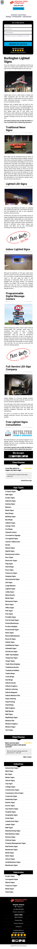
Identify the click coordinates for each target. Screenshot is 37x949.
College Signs (10, 787)
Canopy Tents (10, 526)
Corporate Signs (11, 796)
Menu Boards (10, 595)
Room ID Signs (10, 639)
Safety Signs (9, 642)
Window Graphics (11, 724)
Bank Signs (9, 771)
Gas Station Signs (11, 809)
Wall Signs (9, 714)
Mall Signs (9, 827)
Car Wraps (9, 529)
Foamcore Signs (11, 573)
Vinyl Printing (10, 702)
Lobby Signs (9, 592)
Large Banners (10, 586)
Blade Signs (9, 510)
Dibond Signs (10, 548)
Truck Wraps (9, 677)
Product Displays (11, 626)
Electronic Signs (11, 560)
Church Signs (10, 780)
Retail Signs (9, 853)
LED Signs (8, 582)
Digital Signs (9, 551)
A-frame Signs (10, 491)
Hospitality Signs (11, 815)
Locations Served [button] (18, 930)
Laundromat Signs (11, 821)
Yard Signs (9, 730)
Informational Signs (12, 579)
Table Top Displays (11, 655)
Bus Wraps (9, 520)
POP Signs (9, 611)
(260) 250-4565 (18, 5)
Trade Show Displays (12, 664)
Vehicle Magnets (11, 692)
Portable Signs (10, 617)
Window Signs (10, 727)
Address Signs (10, 501)
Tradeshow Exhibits (12, 670)
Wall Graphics (10, 708)
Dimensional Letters (12, 554)
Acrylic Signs (10, 498)
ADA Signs (9, 494)
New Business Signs (12, 834)
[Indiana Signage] (18, 900)
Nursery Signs (10, 837)
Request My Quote (17, 44)
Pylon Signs (9, 633)
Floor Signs (9, 570)
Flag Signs (9, 564)
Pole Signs (9, 614)
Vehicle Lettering (11, 689)
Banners (8, 507)
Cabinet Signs (10, 523)
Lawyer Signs (10, 824)
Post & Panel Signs (12, 620)
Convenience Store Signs (14, 793)
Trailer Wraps (10, 673)
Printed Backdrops (12, 623)
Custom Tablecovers (12, 542)
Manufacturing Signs (12, 831)
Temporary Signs (11, 658)
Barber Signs (9, 777)
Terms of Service (18, 923)
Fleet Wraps (9, 567)
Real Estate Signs (11, 846)
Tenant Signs (10, 661)
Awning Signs (10, 504)
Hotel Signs (9, 818)
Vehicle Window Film (12, 695)
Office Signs (9, 608)
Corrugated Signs (11, 538)
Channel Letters (11, 532)
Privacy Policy (18, 920)
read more (10, 476)
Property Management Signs (15, 843)
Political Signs (10, 840)
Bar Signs (8, 774)
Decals (7, 545)
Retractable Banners (12, 636)
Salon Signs (9, 856)
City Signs (9, 784)
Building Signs (10, 516)
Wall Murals (9, 711)
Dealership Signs (11, 799)
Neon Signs (9, 604)
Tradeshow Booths (12, 667)
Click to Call (19, 8)
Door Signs (9, 557)
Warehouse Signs (11, 865)
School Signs (10, 859)
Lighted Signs (10, 589)
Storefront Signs (11, 651)
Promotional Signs (12, 629)
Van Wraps (9, 680)
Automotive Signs (11, 768)
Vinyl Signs (9, 892)
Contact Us (19, 926)
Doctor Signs (10, 806)
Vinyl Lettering (10, 699)
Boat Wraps (9, 513)
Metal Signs (9, 598)
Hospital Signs (10, 812)
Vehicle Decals (10, 683)
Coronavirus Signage (12, 535)
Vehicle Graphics (11, 686)
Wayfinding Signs (11, 717)
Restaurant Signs (11, 849)
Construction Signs (12, 790)
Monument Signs (11, 601)
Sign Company (18, 917)
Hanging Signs (10, 576)
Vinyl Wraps (9, 705)
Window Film (9, 721)
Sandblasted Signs (12, 645)
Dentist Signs (10, 802)
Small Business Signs (12, 862)
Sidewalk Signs (10, 648)
